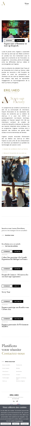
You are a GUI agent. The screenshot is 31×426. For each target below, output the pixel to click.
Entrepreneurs (6, 374)
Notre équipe (5, 368)
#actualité (17, 301)
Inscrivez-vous (9, 235)
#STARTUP (20, 40)
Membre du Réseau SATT (21, 378)
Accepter (24, 423)
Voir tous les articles (11, 246)
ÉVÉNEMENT (9, 40)
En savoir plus (19, 421)
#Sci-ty (16, 286)
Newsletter (19, 371)
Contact (18, 374)
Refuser (16, 423)
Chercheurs (5, 371)
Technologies (5, 377)
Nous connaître (6, 365)
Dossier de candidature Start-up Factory (16, 149)
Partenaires (19, 365)
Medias (18, 368)
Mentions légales (20, 381)
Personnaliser (6, 423)
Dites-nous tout (10, 361)
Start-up (4, 381)
